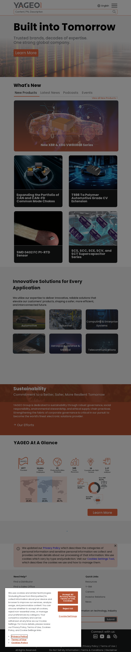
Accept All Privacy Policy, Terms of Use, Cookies (68, 597)
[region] (43, 617)
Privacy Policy (19, 636)
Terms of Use (18, 639)
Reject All (68, 608)
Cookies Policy (19, 642)
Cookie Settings (68, 616)
